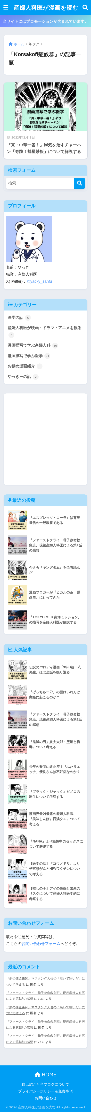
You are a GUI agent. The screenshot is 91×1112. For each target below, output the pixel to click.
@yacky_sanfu (39, 281)
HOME (48, 1075)
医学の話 (18, 317)
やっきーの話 (22, 376)
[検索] (79, 183)
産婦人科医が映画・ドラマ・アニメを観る (45, 331)
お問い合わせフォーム (41, 944)
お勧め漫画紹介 (24, 366)
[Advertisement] (45, 439)
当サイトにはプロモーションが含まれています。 (45, 21)
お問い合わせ (46, 1098)
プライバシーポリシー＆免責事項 (45, 1091)
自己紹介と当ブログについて (45, 1084)
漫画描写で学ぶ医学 (28, 356)
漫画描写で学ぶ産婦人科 (32, 345)
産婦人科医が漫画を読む (46, 7)
